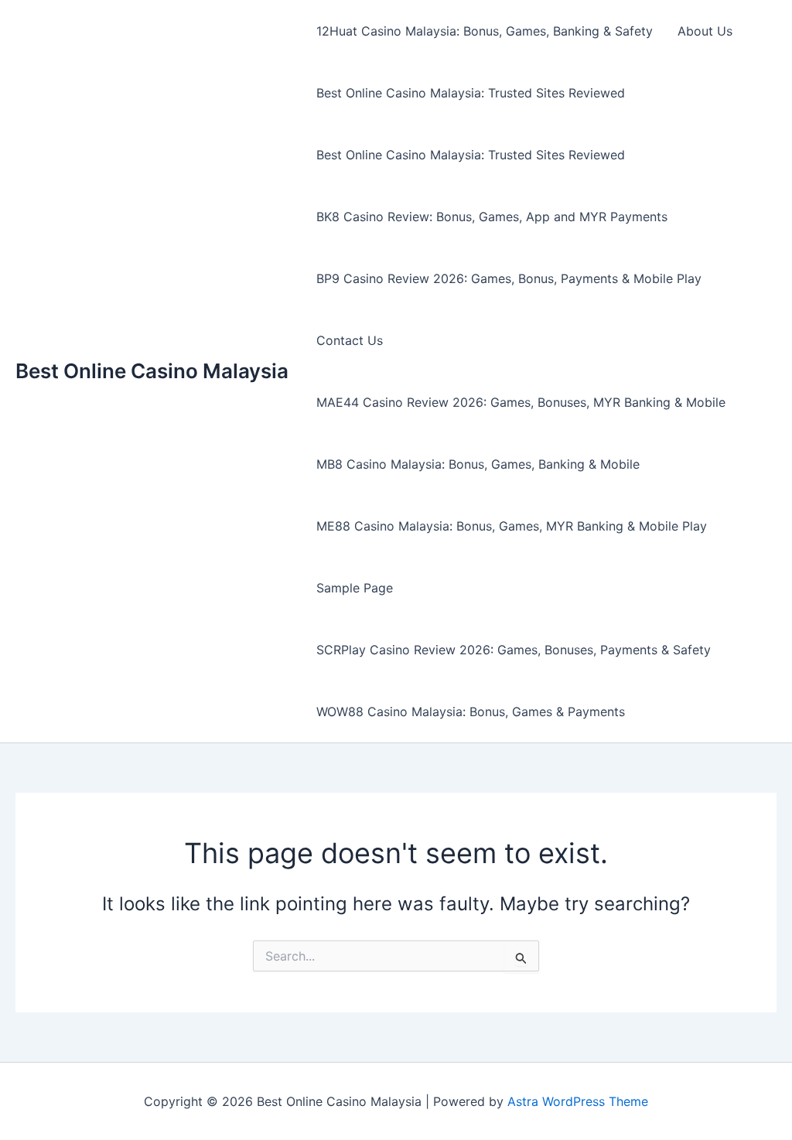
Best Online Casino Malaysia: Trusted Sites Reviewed (470, 93)
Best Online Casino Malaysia (151, 371)
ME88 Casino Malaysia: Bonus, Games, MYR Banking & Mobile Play (511, 526)
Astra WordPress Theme (577, 1101)
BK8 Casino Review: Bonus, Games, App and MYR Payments (491, 216)
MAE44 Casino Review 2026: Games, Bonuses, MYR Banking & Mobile (520, 402)
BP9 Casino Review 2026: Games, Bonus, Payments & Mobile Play (509, 278)
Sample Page (354, 588)
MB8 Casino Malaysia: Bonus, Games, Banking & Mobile (478, 464)
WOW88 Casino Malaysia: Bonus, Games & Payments (470, 711)
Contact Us (349, 340)
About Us (705, 31)
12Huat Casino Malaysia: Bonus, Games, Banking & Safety (484, 31)
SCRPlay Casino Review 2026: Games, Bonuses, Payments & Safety (513, 649)
